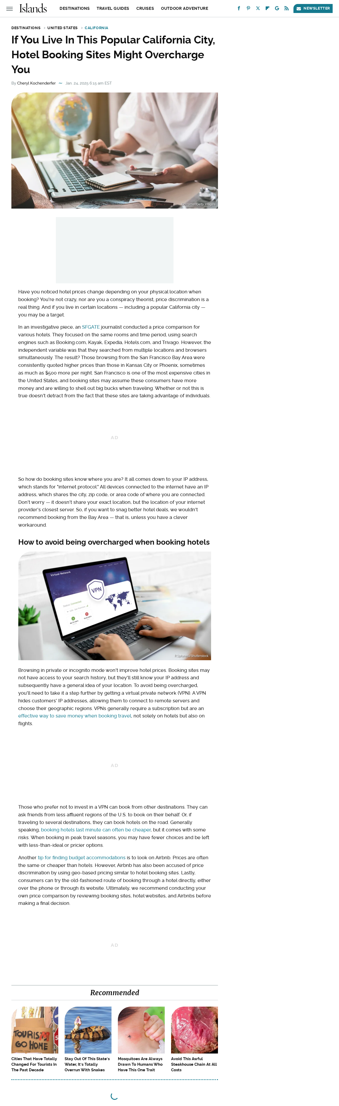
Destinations (75, 8)
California (96, 28)
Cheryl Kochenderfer (36, 83)
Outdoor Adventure (184, 8)
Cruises (145, 8)
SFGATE (91, 327)
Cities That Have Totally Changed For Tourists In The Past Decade (34, 1064)
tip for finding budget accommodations (82, 857)
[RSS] (286, 9)
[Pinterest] (248, 9)
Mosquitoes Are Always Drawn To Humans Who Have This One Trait (140, 1064)
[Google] (277, 9)
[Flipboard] (267, 9)
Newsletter (317, 8)
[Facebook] (239, 9)
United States (62, 28)
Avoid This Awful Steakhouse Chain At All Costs (194, 1064)
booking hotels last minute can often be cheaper (96, 829)
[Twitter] (258, 9)
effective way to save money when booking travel (74, 716)
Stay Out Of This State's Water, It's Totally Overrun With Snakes (87, 1064)
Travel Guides (113, 8)
